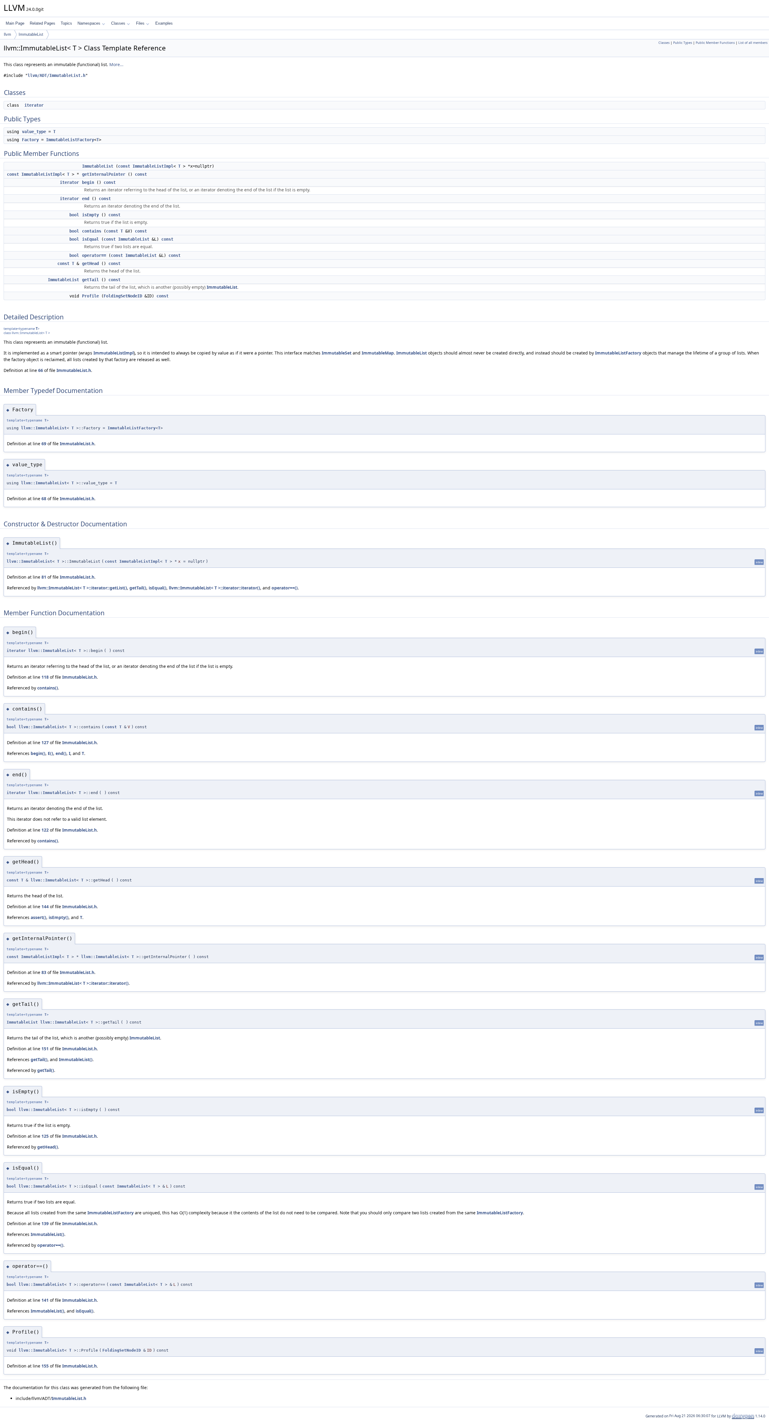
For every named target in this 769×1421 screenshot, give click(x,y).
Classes (118, 23)
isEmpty (90, 214)
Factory (30, 139)
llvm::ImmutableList (44, 428)
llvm (7, 34)
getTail (90, 279)
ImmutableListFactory (70, 139)
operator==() (285, 588)
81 (43, 577)
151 (45, 1048)
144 (45, 906)
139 (45, 1223)
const (124, 166)
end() (61, 753)
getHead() (47, 1147)
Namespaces (89, 23)
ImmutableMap (378, 353)
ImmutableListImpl (152, 166)
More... (116, 64)
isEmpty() (58, 917)
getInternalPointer (103, 174)
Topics (66, 23)
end (85, 198)
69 (43, 443)
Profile (90, 296)
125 (45, 1136)
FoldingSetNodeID (123, 296)
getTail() (137, 588)
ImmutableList (31, 34)
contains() (47, 688)
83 (43, 972)
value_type (34, 131)
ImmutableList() (76, 1059)
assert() (38, 917)
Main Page (15, 23)
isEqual (90, 239)
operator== (94, 255)
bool (74, 214)
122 (45, 830)
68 (43, 498)
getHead (90, 263)
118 (45, 677)
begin (88, 182)
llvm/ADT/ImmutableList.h (56, 75)
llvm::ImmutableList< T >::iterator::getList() (82, 588)
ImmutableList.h (73, 370)
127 (45, 742)
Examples (164, 23)
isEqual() (157, 588)
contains (91, 231)
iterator (34, 105)
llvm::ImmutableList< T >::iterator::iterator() (214, 588)
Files (140, 23)
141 (45, 1300)
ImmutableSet (336, 353)
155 (45, 1366)
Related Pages (42, 23)
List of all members (752, 43)
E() (50, 753)
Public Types (682, 43)
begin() (38, 753)
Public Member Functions (715, 43)
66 (40, 370)
